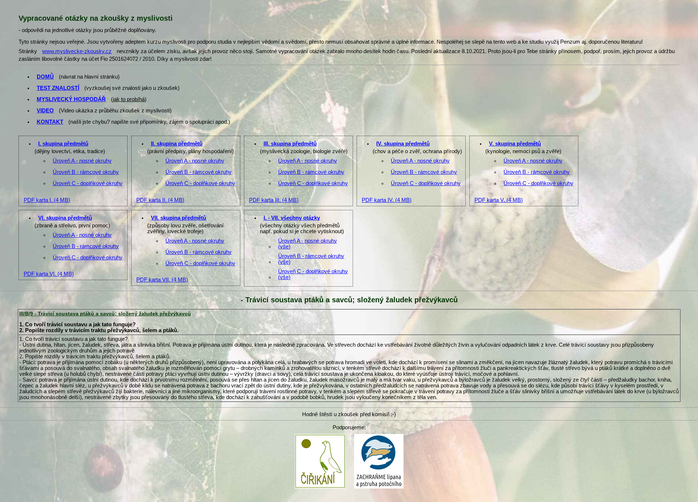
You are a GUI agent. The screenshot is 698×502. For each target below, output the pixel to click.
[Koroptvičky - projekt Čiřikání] (320, 436)
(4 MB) (47, 200)
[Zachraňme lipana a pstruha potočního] (378, 436)
